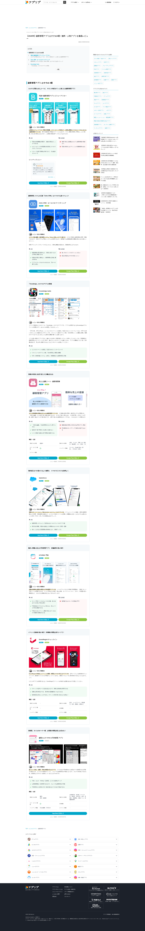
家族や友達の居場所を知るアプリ (102, 121)
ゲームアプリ (107, 96)
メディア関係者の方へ (69, 891)
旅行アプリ (105, 92)
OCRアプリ (106, 62)
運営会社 (54, 896)
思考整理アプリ (98, 79)
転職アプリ (106, 79)
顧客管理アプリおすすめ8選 (36, 52)
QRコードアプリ (112, 58)
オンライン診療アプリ (109, 124)
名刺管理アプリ (98, 72)
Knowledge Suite (35, 64)
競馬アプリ (107, 128)
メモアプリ (108, 110)
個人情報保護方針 (115, 914)
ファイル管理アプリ (106, 69)
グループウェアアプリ (108, 65)
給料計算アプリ (105, 76)
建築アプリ (114, 79)
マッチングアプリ (98, 128)
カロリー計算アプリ (99, 110)
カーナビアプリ (98, 114)
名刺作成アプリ (107, 72)
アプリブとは (55, 886)
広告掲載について (68, 886)
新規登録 (109, 2)
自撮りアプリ (107, 114)
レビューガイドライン (57, 891)
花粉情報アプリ (98, 124)
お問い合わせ (67, 894)
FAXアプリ (96, 69)
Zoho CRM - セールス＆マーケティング (40, 59)
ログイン (117, 2)
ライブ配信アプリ (107, 106)
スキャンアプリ (98, 62)
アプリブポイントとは (57, 889)
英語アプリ (96, 99)
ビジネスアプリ (33, 27)
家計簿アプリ (97, 92)
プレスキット (67, 896)
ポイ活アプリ (97, 106)
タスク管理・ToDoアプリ (100, 58)
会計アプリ (96, 76)
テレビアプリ (97, 103)
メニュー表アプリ (98, 83)
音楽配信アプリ (105, 99)
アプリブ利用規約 (107, 914)
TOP (27, 27)
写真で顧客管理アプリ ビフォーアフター (40, 55)
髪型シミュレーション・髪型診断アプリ (104, 117)
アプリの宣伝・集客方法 (69, 889)
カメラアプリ (106, 103)
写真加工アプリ (98, 96)
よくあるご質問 (55, 894)
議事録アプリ (97, 65)
